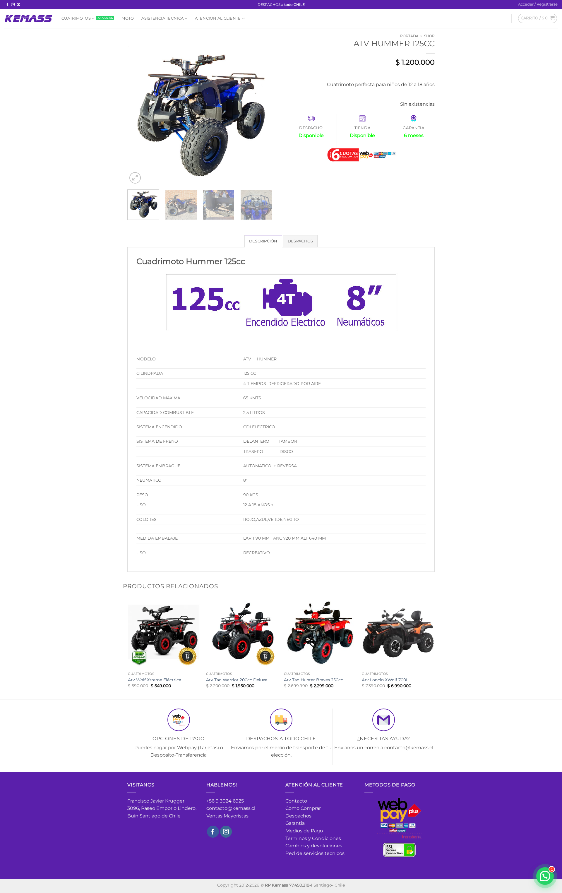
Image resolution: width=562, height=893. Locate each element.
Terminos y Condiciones (313, 838)
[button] (538, 4)
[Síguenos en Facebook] (7, 5)
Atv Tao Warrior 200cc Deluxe (236, 679)
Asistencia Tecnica (162, 18)
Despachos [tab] (300, 241)
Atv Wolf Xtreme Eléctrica (154, 679)
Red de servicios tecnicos (315, 853)
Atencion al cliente (218, 18)
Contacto (296, 801)
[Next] (262, 112)
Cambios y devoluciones (313, 845)
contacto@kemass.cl (230, 808)
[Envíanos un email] (18, 5)
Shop (429, 36)
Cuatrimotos (76, 18)
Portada (409, 36)
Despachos (298, 816)
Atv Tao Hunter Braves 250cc (313, 679)
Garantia (295, 823)
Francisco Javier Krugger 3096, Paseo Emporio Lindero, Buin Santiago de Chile (161, 808)
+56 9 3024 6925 (225, 801)
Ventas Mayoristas (227, 816)
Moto (127, 18)
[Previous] (137, 112)
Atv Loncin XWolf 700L (385, 679)
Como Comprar (303, 808)
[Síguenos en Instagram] (13, 5)
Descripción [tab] (263, 241)
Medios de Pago (304, 831)
